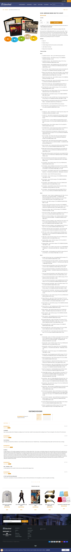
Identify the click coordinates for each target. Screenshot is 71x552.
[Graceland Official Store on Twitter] (41, 529)
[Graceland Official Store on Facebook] (43, 529)
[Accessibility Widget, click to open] (2, 550)
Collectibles (46, 4)
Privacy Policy (17, 533)
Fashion (35, 4)
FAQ (15, 531)
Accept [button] (66, 550)
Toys (51, 4)
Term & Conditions (17, 535)
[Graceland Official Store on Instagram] (45, 529)
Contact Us (16, 530)
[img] (6, 426)
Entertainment (29, 4)
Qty (41, 20)
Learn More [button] (48, 550)
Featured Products (22, 4)
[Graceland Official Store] (6, 4)
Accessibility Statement (18, 536)
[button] (43, 15)
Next (67, 9)
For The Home (40, 4)
